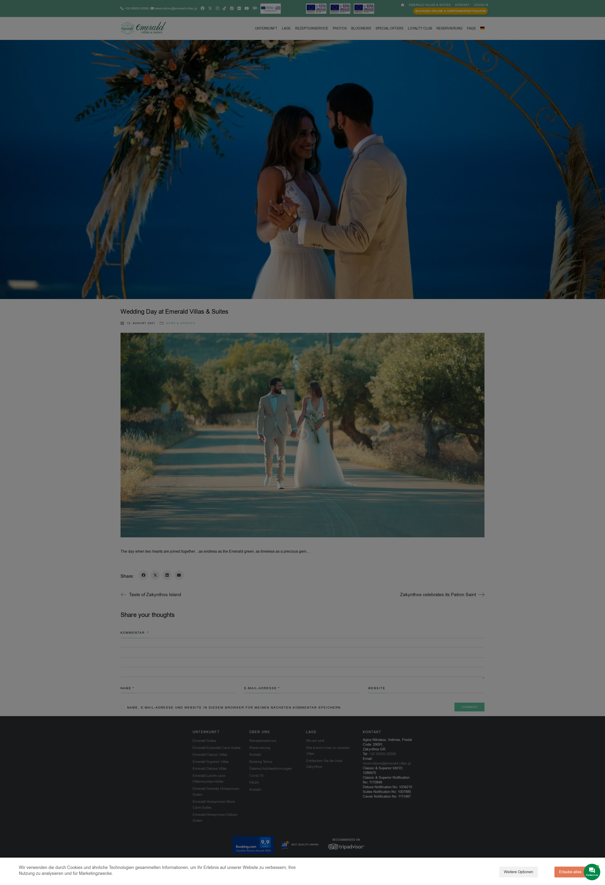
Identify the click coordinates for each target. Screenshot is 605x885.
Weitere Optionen (518, 872)
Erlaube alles (570, 872)
